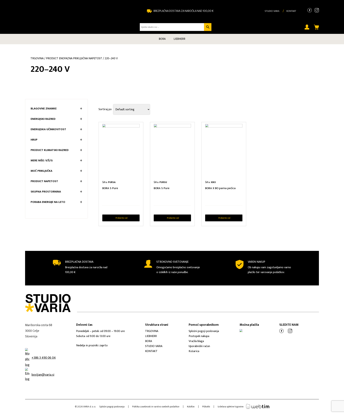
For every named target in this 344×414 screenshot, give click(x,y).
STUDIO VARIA (272, 11)
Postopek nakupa (199, 336)
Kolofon (191, 407)
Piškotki (206, 407)
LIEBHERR (179, 39)
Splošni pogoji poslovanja (204, 331)
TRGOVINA (151, 331)
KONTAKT (291, 11)
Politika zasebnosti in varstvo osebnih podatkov (155, 407)
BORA (162, 39)
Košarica (194, 351)
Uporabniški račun (199, 346)
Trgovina (37, 58)
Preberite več (122, 218)
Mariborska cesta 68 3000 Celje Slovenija (38, 330)
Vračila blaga (196, 341)
